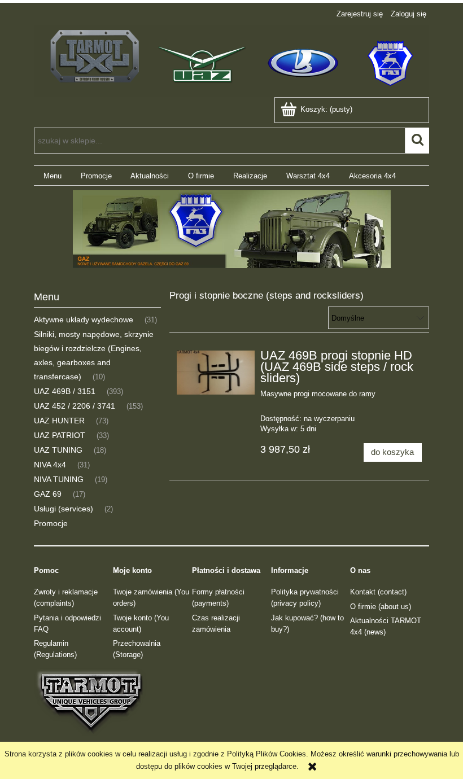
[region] (231, 229)
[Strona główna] (231, 59)
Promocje (51, 523)
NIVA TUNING (59, 479)
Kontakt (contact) (378, 592)
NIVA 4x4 (50, 464)
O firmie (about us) (380, 606)
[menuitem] (52, 176)
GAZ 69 (48, 493)
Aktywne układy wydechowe (83, 319)
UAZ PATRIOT (59, 435)
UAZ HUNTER (59, 420)
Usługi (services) (63, 508)
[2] (231, 229)
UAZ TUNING (58, 449)
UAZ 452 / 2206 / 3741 (74, 405)
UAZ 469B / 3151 (64, 391)
